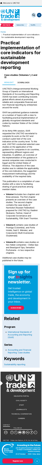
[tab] (8, 82)
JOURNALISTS (21, 409)
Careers (21, 418)
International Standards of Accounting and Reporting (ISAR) (20, 335)
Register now (18, 461)
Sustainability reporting (14, 364)
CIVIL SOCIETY (21, 400)
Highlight (9, 82)
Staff (21, 405)
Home (3, 32)
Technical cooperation (21, 414)
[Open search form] (33, 15)
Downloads (23, 82)
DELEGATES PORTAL (21, 396)
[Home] (10, 15)
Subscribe (16, 308)
